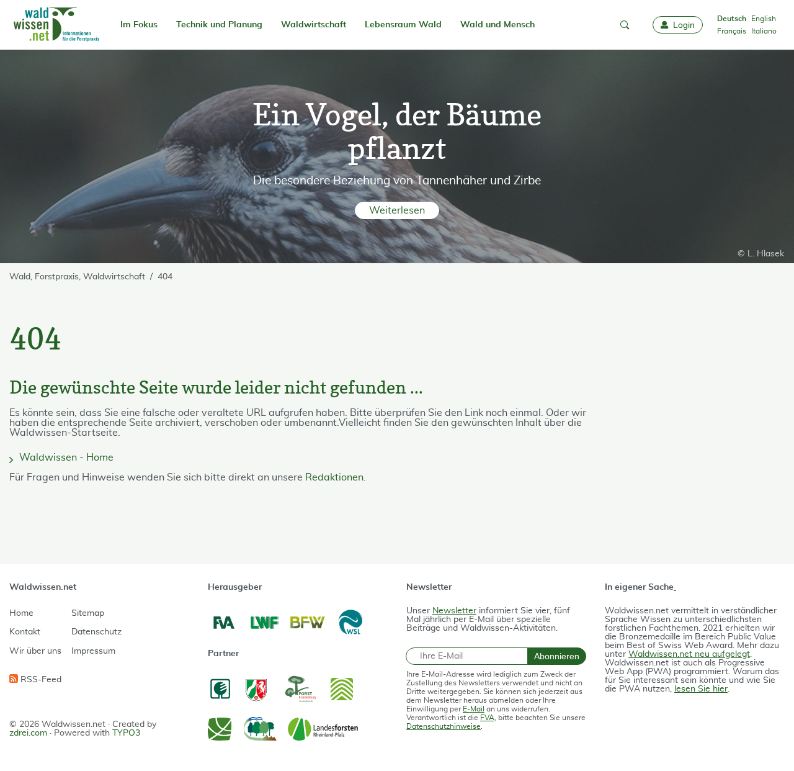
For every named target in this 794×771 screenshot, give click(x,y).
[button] (624, 24)
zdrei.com (28, 733)
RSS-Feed (39, 679)
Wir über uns (35, 651)
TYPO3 (126, 733)
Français (731, 31)
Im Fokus (139, 24)
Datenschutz (96, 632)
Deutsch (731, 18)
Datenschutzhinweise (443, 726)
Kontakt (24, 632)
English (763, 18)
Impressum (93, 651)
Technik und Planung (219, 24)
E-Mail (473, 709)
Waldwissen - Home (66, 457)
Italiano (764, 31)
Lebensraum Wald (403, 24)
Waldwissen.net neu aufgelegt (689, 654)
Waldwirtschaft (313, 24)
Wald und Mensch (497, 24)
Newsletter (454, 610)
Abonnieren (556, 656)
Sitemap (87, 613)
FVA (487, 717)
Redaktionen (334, 477)
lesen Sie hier (701, 689)
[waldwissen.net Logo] (55, 24)
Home (21, 613)
